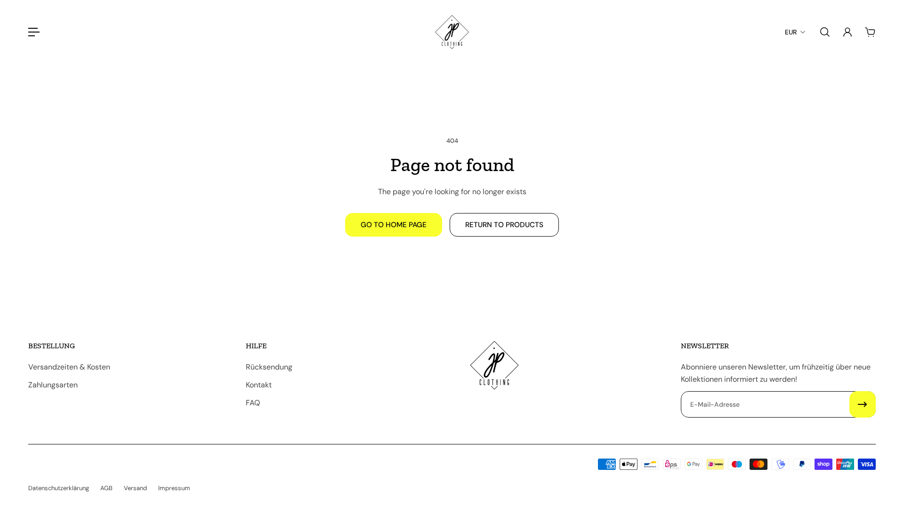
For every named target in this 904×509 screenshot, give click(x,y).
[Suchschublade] (825, 32)
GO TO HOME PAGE (394, 225)
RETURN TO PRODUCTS (504, 225)
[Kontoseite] (847, 32)
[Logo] (452, 32)
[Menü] (33, 32)
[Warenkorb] (870, 32)
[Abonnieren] (862, 404)
